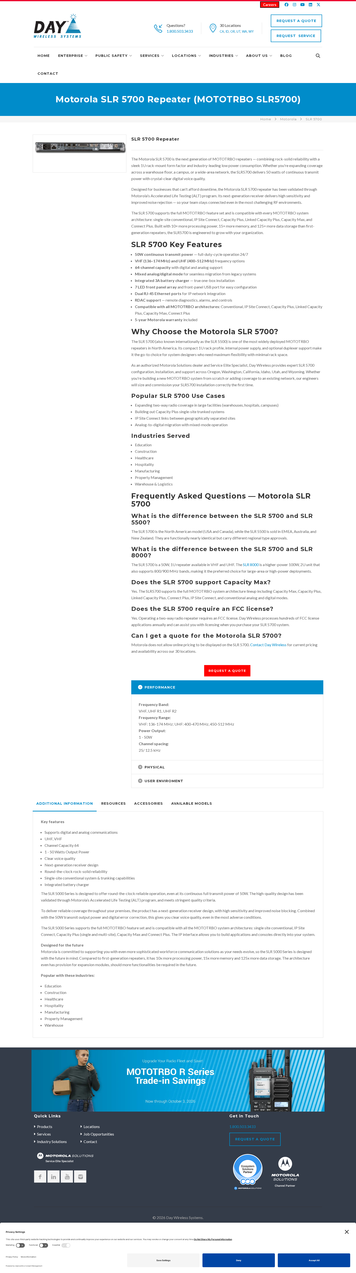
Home (44, 55)
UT (238, 31)
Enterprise (70, 55)
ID (227, 31)
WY (251, 31)
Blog (286, 55)
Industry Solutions (52, 1141)
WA (244, 31)
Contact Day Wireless (268, 644)
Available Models (191, 803)
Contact (48, 73)
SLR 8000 (251, 564)
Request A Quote (296, 21)
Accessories (148, 803)
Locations (184, 55)
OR (232, 31)
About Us (257, 55)
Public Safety (111, 55)
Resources (113, 803)
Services (150, 55)
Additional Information (64, 803)
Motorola (288, 119)
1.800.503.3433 (180, 31)
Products (44, 1126)
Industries (221, 55)
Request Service (296, 36)
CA (222, 31)
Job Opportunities (99, 1134)
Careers (269, 4)
